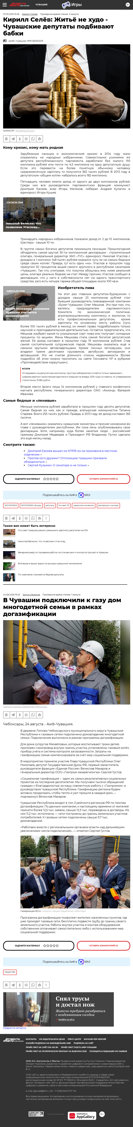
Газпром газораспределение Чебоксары (25, 706)
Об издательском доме (52, 1039)
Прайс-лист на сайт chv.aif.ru (42, 1047)
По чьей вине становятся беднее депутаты (41, 574)
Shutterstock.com (25, 130)
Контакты (31, 1039)
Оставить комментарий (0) (103, 479)
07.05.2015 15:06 (11, 14)
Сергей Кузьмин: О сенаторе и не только (57, 465)
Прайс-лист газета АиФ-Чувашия (78, 1047)
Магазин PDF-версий (95, 1039)
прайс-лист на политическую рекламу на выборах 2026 (56, 1051)
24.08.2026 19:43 (11, 594)
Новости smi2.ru (14, 1028)
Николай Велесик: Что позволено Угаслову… (42, 541)
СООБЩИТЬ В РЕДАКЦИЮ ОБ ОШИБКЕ (108, 1051)
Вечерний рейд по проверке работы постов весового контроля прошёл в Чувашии (63, 552)
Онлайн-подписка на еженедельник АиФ (48, 1043)
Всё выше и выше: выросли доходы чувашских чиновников (50, 563)
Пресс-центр (74, 1039)
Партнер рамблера (55, 1114)
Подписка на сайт (83, 1043)
